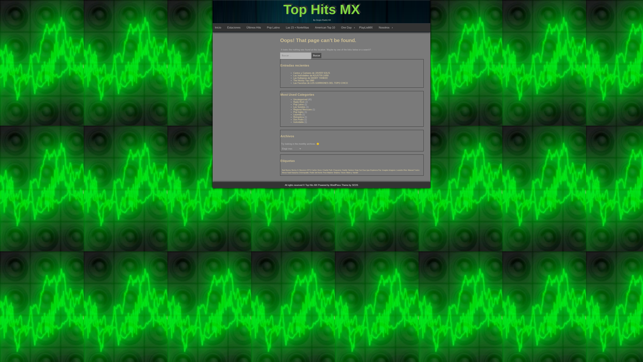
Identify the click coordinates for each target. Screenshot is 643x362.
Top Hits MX (321, 9)
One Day (346, 27)
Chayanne (337, 170)
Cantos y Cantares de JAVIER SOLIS (311, 73)
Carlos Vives (316, 170)
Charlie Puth (327, 170)
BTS (309, 170)
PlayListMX (366, 27)
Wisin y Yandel (352, 173)
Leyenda (297, 114)
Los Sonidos (299, 107)
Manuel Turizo (413, 170)
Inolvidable (298, 122)
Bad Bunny (286, 170)
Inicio (218, 27)
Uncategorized (300, 99)
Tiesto (343, 173)
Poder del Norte (316, 173)
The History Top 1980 (303, 80)
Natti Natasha (292, 173)
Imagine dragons (389, 170)
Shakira (337, 173)
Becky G (295, 170)
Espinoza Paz (375, 170)
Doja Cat (358, 170)
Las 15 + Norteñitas (297, 27)
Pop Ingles (298, 112)
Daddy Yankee (348, 170)
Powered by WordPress (329, 185)
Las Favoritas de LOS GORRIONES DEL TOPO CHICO (320, 83)
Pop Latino (273, 27)
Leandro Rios (401, 170)
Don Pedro (298, 119)
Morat (284, 173)
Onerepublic (304, 173)
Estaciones (233, 27)
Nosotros (384, 27)
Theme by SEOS (350, 185)
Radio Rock (299, 102)
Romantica (298, 117)
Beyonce (303, 170)
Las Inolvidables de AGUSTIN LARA (311, 75)
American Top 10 (325, 27)
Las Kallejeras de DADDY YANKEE (310, 78)
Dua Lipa (366, 170)
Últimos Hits (253, 27)
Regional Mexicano (302, 109)
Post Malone (328, 173)
